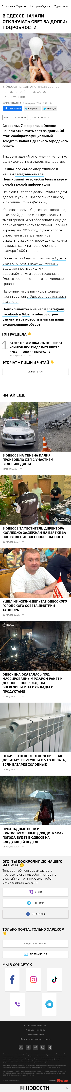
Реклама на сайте (36, 1034)
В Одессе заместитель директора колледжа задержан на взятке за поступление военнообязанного (34, 532)
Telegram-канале (29, 174)
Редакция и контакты (35, 1030)
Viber (26, 314)
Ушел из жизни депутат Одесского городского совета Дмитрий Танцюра (34, 605)
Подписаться (38, 954)
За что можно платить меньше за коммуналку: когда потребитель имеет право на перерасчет (36, 347)
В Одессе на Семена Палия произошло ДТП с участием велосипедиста (27, 459)
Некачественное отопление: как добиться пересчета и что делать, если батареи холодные (34, 760)
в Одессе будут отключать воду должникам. (34, 261)
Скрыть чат (35, 371)
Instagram (55, 309)
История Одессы (40, 6)
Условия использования (35, 1025)
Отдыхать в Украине (14, 6)
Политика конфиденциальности (35, 1039)
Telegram (38, 902)
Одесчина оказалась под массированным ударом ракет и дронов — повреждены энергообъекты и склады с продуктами (32, 683)
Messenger (38, 914)
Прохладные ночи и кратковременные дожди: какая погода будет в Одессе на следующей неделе (33, 835)
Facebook (10, 314)
